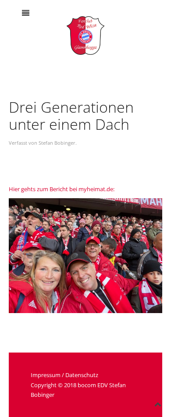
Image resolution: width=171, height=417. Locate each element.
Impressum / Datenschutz (64, 375)
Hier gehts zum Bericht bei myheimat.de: (61, 189)
